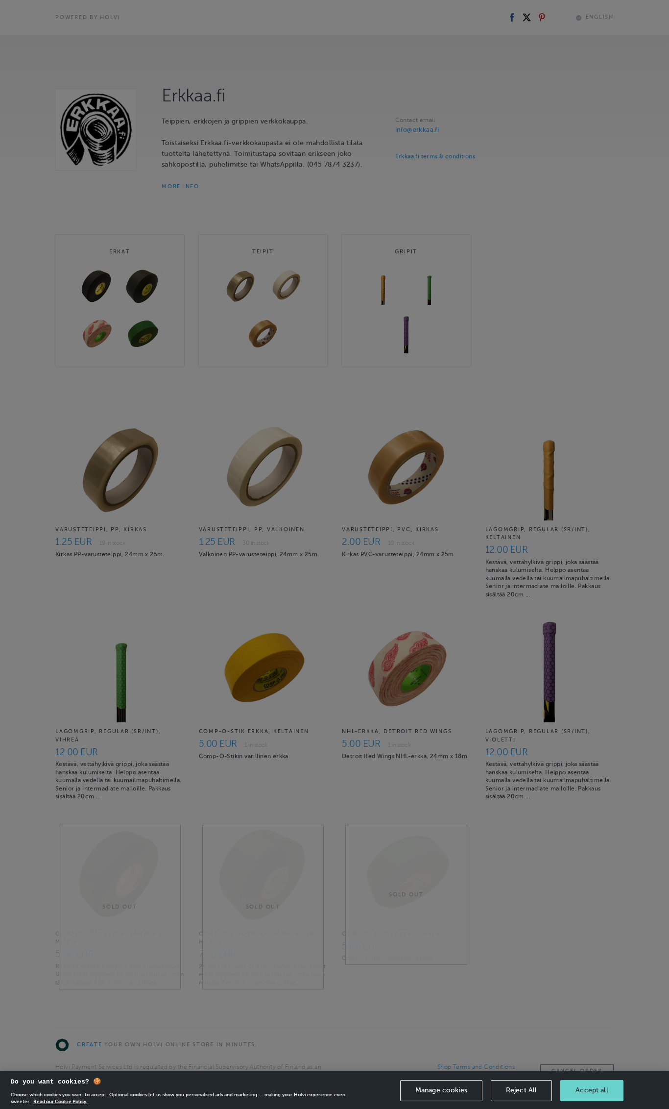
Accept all (591, 1090)
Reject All (521, 1090)
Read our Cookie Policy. (60, 1101)
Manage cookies (441, 1090)
